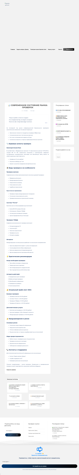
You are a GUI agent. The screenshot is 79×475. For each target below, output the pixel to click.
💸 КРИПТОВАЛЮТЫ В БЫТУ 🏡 (63, 131)
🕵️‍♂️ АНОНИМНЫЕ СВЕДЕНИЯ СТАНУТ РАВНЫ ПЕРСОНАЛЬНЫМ (62, 138)
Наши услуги (51, 49)
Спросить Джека (11, 369)
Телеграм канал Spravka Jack (38, 49)
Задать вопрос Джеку (23, 49)
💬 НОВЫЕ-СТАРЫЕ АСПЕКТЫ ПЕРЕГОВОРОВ (38, 385)
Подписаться (69, 49)
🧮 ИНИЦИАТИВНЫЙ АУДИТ (37, 396)
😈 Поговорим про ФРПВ (62, 124)
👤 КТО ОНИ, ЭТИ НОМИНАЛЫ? (63, 110)
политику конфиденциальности (41, 469)
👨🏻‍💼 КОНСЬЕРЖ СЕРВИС (14, 396)
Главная (13, 49)
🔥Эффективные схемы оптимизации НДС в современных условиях (61, 117)
